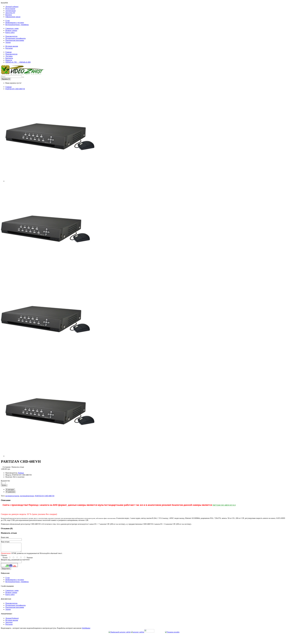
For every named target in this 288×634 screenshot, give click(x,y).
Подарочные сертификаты (15, 38)
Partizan (21, 473)
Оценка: (4, 555)
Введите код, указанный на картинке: (15, 560)
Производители (11, 36)
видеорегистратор (12, 496)
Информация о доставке (14, 23)
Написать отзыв (18, 467)
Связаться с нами (12, 28)
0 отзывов (6, 467)
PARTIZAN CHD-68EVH (15, 89)
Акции (8, 42)
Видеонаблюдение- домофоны (17, 25)
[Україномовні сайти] (137, 632)
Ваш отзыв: (5, 542)
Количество (5, 481)
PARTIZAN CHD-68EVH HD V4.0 (224, 505)
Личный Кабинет (12, 618)
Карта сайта (10, 32)
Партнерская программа (14, 40)
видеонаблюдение (27, 496)
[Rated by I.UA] (149, 632)
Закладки (8, 622)
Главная (8, 87)
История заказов (11, 46)
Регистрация (10, 9)
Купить (4, 485)
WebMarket (86, 628)
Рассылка (9, 48)
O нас (7, 20)
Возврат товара (11, 30)
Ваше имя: (5, 537)
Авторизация (10, 11)
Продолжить (6, 568)
